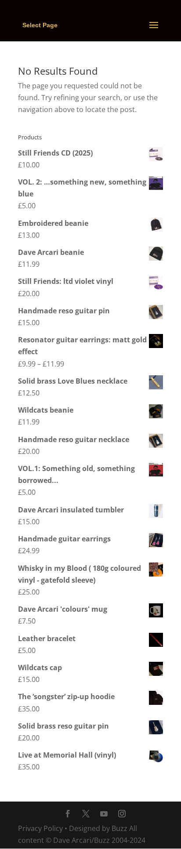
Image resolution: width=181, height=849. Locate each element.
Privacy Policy (40, 828)
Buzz (119, 828)
